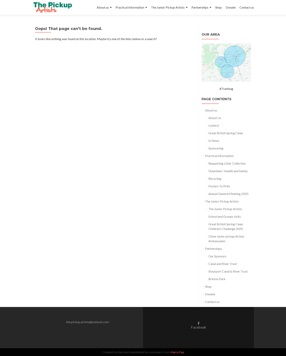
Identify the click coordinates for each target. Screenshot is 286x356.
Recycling (214, 178)
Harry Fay (177, 352)
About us (103, 7)
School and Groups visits (224, 216)
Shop (218, 7)
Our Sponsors (217, 256)
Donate (231, 7)
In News (213, 140)
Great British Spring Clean (225, 133)
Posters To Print (219, 186)
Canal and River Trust (222, 264)
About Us (214, 118)
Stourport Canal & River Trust (228, 271)
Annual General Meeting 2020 (228, 194)
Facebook (198, 325)
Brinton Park (216, 279)
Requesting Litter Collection (227, 163)
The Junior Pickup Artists (168, 7)
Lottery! (213, 125)
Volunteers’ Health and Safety (228, 171)
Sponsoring (215, 148)
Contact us (247, 7)
